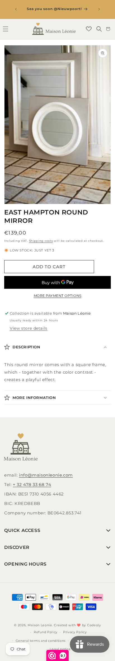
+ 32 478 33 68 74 (32, 484)
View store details (28, 328)
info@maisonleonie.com (46, 475)
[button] (99, 29)
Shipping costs (41, 241)
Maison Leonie (40, 625)
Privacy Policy (75, 632)
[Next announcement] (99, 9)
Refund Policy (46, 632)
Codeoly (94, 625)
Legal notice (60, 649)
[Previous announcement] (16, 9)
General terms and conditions (41, 641)
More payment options (58, 295)
